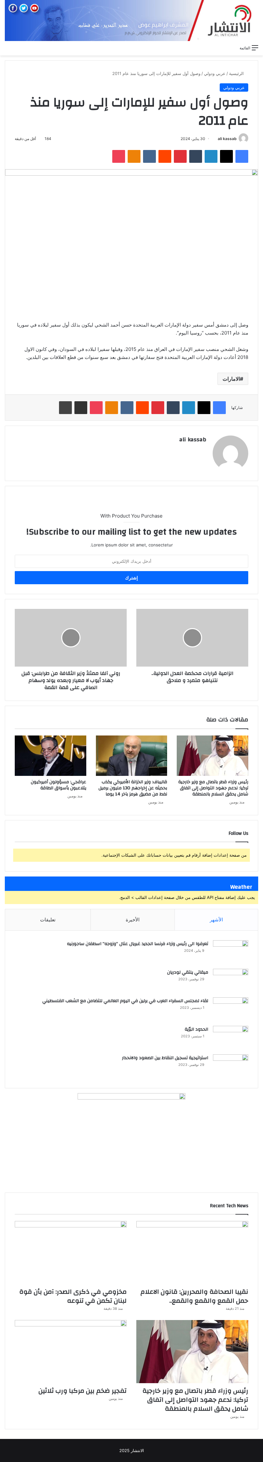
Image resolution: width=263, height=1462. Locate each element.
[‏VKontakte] (149, 156)
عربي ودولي (214, 73)
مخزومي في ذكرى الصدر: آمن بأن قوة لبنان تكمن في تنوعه (73, 1296)
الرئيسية (237, 73)
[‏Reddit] (164, 156)
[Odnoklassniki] (134, 156)
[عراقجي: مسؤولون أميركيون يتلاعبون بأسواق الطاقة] (50, 755)
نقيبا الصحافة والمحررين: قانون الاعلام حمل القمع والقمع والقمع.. (194, 1296)
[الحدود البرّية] (230, 1038)
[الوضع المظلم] (220, 48)
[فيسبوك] (241, 156)
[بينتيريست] (180, 156)
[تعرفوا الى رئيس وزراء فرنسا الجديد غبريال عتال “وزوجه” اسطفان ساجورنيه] (230, 952)
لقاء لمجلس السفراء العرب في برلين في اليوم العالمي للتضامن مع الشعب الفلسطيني (125, 1001)
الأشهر (216, 920)
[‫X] (226, 156)
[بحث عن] (231, 48)
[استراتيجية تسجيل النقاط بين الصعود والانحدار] (230, 1066)
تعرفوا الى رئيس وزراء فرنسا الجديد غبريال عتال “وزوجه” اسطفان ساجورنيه (137, 944)
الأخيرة (133, 920)
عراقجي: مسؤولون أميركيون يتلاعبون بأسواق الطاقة (58, 785)
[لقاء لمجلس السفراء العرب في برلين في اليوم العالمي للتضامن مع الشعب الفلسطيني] (230, 1009)
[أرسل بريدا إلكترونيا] (215, 138)
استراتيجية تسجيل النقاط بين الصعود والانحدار (165, 1058)
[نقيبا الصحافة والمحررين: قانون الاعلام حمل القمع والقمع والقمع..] (192, 1252)
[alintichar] (131, 20)
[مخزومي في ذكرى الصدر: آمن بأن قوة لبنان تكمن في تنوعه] (71, 1252)
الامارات (231, 379)
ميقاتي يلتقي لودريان (187, 972)
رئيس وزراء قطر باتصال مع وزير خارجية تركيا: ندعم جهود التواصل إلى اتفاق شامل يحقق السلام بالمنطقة (213, 788)
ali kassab (227, 138)
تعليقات (47, 920)
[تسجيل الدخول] (209, 48)
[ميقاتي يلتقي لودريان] (230, 981)
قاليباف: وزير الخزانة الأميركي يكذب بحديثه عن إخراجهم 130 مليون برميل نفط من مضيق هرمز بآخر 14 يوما (132, 788)
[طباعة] (65, 407)
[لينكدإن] (211, 156)
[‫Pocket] (118, 156)
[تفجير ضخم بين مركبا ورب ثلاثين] (71, 1351)
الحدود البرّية (196, 1029)
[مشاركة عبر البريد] (80, 407)
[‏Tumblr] (195, 156)
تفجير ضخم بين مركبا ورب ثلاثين (82, 1391)
